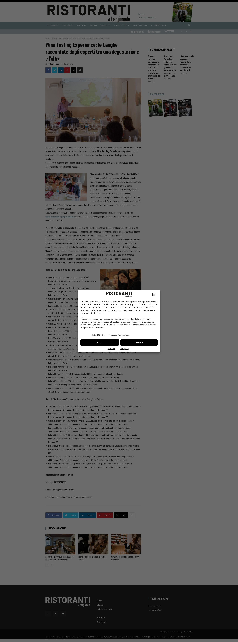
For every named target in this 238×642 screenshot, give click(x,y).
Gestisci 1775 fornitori (98, 335)
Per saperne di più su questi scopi (119, 335)
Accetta (100, 342)
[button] (154, 294)
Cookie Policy (112, 349)
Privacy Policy (124, 349)
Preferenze (139, 342)
